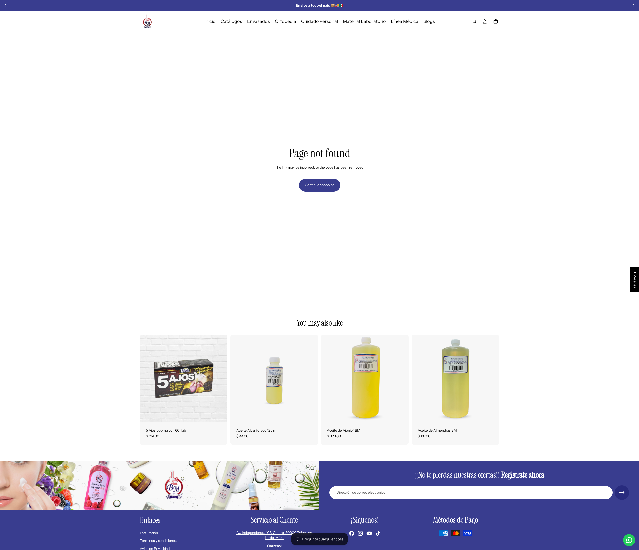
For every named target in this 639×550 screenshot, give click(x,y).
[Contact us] (629, 540)
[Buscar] (474, 21)
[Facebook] (352, 533)
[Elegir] (400, 414)
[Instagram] (360, 533)
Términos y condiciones (158, 540)
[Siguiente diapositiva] (633, 5)
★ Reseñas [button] (635, 279)
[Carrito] (495, 21)
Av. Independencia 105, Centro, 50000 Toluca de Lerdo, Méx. (274, 535)
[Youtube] (369, 533)
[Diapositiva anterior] (5, 5)
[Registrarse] (622, 492)
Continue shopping (319, 185)
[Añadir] (219, 414)
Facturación (149, 533)
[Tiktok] (378, 533)
